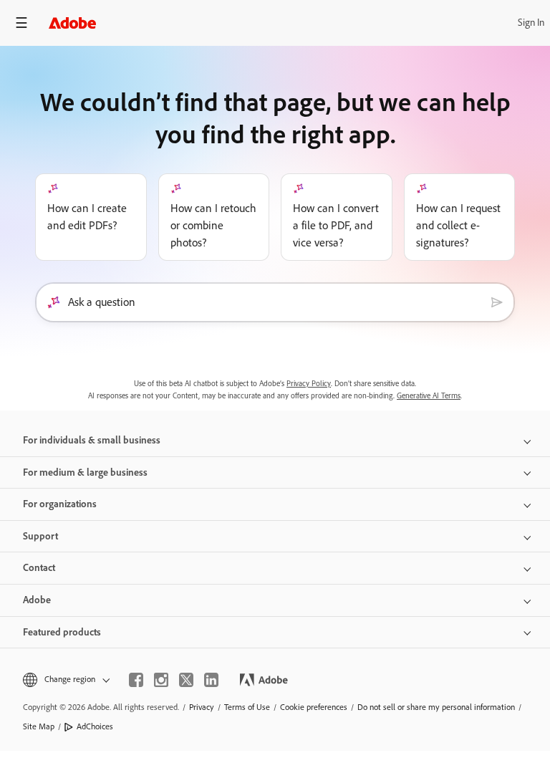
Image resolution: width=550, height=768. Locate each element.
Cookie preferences (313, 707)
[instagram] (161, 680)
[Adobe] (72, 22)
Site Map (38, 726)
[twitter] (186, 680)
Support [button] (40, 536)
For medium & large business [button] (85, 472)
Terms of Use (247, 707)
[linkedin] (211, 680)
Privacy (201, 707)
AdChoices (95, 726)
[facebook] (136, 680)
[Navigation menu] (21, 22)
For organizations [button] (60, 504)
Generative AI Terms (428, 395)
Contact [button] (39, 568)
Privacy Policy (308, 383)
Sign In (531, 22)
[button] (65, 679)
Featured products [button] (62, 632)
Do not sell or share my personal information (436, 707)
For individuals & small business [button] (91, 440)
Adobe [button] (37, 600)
